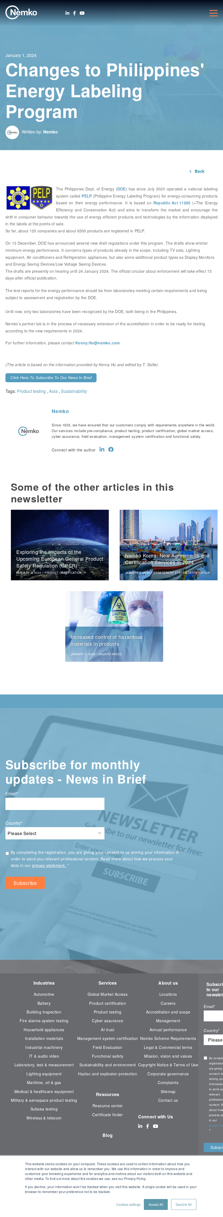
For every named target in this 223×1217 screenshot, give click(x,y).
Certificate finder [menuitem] (107, 1114)
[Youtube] (82, 13)
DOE (121, 189)
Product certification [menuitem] (107, 1003)
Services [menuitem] (107, 983)
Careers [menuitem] (168, 1003)
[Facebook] (74, 13)
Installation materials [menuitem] (44, 1038)
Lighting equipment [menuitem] (43, 1073)
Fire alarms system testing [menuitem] (44, 1020)
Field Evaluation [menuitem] (107, 1047)
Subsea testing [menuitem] (44, 1109)
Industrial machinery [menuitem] (44, 1047)
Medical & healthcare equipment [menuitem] (44, 1091)
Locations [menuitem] (168, 994)
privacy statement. (49, 865)
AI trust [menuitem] (107, 1029)
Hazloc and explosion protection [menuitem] (107, 1073)
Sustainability (74, 391)
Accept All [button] (155, 1204)
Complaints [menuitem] (168, 1082)
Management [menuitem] (168, 1020)
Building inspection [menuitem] (44, 1012)
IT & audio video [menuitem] (44, 1056)
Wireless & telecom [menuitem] (43, 1118)
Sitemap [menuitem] (168, 1091)
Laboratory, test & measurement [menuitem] (44, 1064)
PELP (87, 196)
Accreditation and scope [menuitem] (168, 1012)
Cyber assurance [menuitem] (107, 1020)
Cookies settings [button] (128, 1204)
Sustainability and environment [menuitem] (107, 1064)
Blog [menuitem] (108, 1135)
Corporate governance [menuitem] (168, 1073)
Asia (53, 391)
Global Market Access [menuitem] (108, 994)
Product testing (31, 391)
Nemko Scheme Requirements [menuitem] (168, 1038)
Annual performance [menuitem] (168, 1029)
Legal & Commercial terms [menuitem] (168, 1047)
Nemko (50, 132)
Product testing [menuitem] (108, 1012)
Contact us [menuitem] (168, 1100)
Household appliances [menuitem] (44, 1029)
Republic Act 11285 (172, 202)
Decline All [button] (184, 1204)
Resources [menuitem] (107, 1094)
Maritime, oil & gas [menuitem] (44, 1082)
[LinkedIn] (67, 13)
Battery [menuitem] (44, 1003)
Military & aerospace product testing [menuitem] (44, 1100)
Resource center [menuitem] (107, 1105)
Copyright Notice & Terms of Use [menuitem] (168, 1064)
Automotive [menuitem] (44, 994)
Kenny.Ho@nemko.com (97, 342)
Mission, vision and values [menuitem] (168, 1056)
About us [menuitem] (168, 983)
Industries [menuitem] (44, 983)
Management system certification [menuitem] (107, 1038)
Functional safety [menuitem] (107, 1056)
